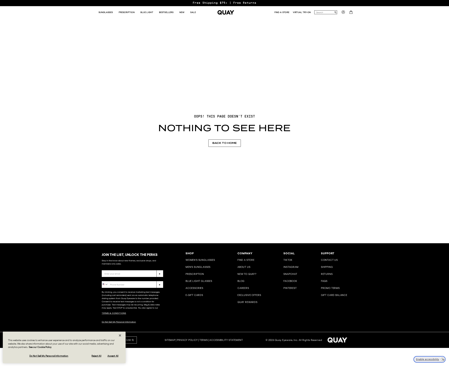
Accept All (113, 356)
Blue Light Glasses (199, 281)
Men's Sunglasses (198, 267)
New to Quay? (246, 274)
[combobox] (324, 12)
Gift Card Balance (334, 295)
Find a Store (245, 260)
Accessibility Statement (226, 340)
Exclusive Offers (249, 295)
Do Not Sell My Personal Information (119, 322)
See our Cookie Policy (40, 347)
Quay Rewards (247, 302)
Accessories (194, 288)
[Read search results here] (335, 12)
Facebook (290, 281)
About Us (243, 267)
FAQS (324, 281)
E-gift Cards (194, 295)
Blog (240, 281)
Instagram (291, 267)
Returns (327, 274)
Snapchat (290, 274)
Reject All (96, 356)
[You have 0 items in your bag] (351, 13)
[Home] (225, 12)
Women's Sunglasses (200, 260)
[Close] (120, 335)
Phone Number (112, 278)
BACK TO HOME (224, 143)
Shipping (327, 267)
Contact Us (329, 260)
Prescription (195, 274)
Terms (203, 340)
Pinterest (290, 288)
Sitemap (170, 340)
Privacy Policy (187, 340)
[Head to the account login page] (343, 13)
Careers (243, 288)
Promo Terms (330, 288)
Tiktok (288, 260)
